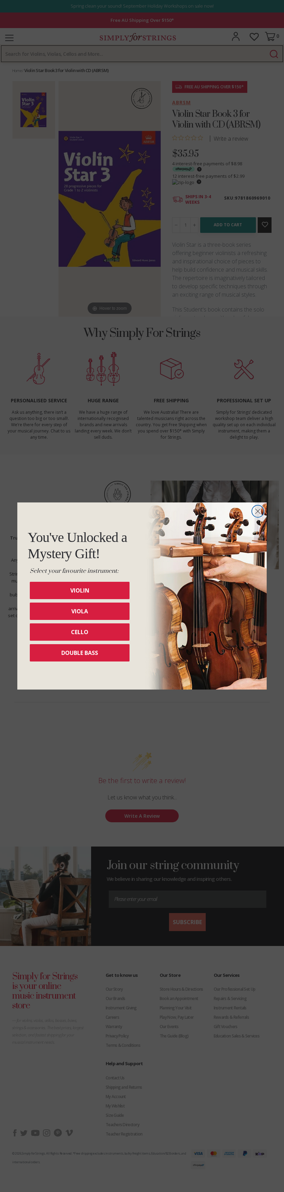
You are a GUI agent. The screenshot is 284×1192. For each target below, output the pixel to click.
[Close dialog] (258, 511)
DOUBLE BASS (79, 653)
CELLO (79, 632)
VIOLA (79, 611)
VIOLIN (79, 590)
